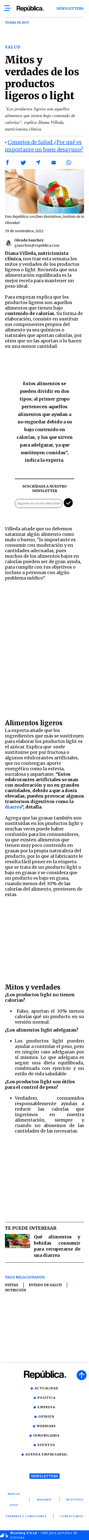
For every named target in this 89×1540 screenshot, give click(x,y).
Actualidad (47, 1388)
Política (47, 1398)
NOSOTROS (75, 1499)
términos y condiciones (26, 1516)
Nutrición (15, 1290)
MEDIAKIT (44, 1499)
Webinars (46, 1426)
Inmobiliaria (46, 1435)
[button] (7, 162)
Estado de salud (45, 1285)
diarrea (13, 807)
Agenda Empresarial (46, 1454)
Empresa (46, 1407)
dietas (11, 1285)
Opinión (46, 1416)
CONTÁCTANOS (71, 1516)
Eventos (46, 1445)
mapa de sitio (14, 1499)
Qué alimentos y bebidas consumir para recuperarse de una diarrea (57, 1246)
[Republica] (30, 9)
